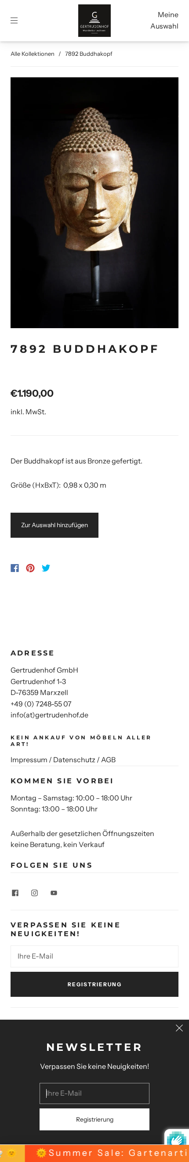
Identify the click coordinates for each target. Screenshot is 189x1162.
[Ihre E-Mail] (94, 956)
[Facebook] (14, 568)
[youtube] (53, 893)
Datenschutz (74, 759)
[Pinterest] (30, 568)
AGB (108, 759)
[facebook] (15, 893)
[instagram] (34, 893)
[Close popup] (179, 1029)
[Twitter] (46, 568)
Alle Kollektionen (33, 53)
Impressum (29, 759)
